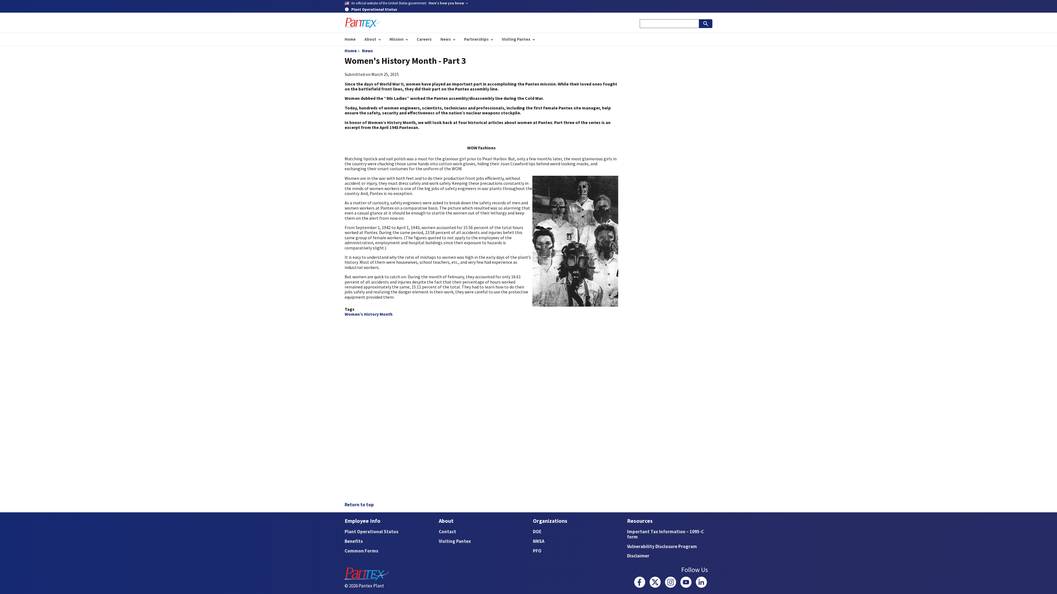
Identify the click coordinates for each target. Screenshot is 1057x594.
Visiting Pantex (455, 541)
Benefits (354, 541)
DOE (537, 532)
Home (351, 50)
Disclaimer (638, 556)
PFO (537, 551)
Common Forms (361, 551)
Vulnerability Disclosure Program (662, 546)
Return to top (359, 505)
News (367, 50)
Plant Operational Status (371, 532)
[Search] (705, 23)
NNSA (538, 541)
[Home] (362, 23)
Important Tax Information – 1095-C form (665, 534)
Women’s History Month (369, 314)
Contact (447, 532)
